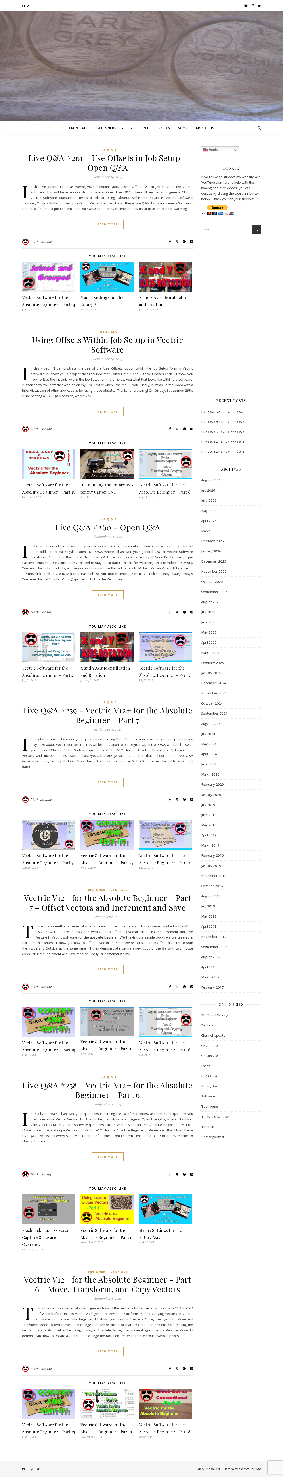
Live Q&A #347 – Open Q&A (222, 432)
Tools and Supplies (215, 1116)
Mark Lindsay (41, 241)
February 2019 (212, 855)
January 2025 (211, 673)
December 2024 (213, 683)
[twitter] (259, 5)
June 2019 (208, 815)
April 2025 (209, 642)
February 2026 (212, 541)
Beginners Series (113, 128)
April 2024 (209, 754)
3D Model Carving (214, 1015)
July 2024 (208, 733)
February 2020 (212, 784)
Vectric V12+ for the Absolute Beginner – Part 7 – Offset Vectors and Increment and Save (107, 902)
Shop (26, 5)
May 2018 (208, 916)
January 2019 (211, 865)
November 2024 (213, 693)
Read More (107, 224)
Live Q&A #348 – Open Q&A (222, 421)
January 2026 (211, 551)
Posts (164, 128)
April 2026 (209, 520)
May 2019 (208, 825)
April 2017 (209, 967)
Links (146, 128)
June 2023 (208, 764)
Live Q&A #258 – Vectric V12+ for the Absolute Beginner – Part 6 (108, 1090)
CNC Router (210, 1045)
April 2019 (209, 835)
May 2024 (208, 744)
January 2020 (211, 794)
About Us (205, 128)
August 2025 (211, 602)
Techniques (210, 1106)
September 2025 (214, 591)
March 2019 (210, 845)
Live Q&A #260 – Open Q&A (107, 527)
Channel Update (213, 1035)
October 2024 (212, 703)
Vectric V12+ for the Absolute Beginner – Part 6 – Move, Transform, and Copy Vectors (107, 1284)
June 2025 (208, 622)
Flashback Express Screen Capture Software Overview (47, 1237)
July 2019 (208, 804)
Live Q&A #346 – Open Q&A (222, 442)
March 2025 (210, 652)
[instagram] (253, 5)
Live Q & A (107, 150)
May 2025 (208, 632)
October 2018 (212, 886)
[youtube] (246, 5)
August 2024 (211, 723)
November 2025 (213, 571)
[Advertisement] (231, 314)
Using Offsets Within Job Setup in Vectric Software (107, 344)
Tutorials (107, 332)
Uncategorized (212, 1137)
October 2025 (212, 581)
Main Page (79, 128)
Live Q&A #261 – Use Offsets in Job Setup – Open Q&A (108, 162)
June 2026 (208, 500)
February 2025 (212, 662)
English (214, 149)
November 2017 (213, 936)
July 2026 (208, 490)
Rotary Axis (210, 1086)
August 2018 (211, 896)
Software (208, 1096)
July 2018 (208, 906)
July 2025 (208, 612)
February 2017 (212, 987)
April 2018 (209, 926)
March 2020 (210, 774)
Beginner (96, 890)
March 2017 (210, 977)
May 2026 (208, 510)
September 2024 (214, 713)
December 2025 (213, 561)
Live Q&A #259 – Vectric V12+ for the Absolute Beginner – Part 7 (108, 715)
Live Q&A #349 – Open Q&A (222, 411)
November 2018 (213, 875)
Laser (205, 1066)
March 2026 (210, 531)
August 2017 (211, 957)
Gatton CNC (210, 1055)
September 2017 (214, 946)
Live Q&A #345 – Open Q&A (222, 452)
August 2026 (211, 480)
